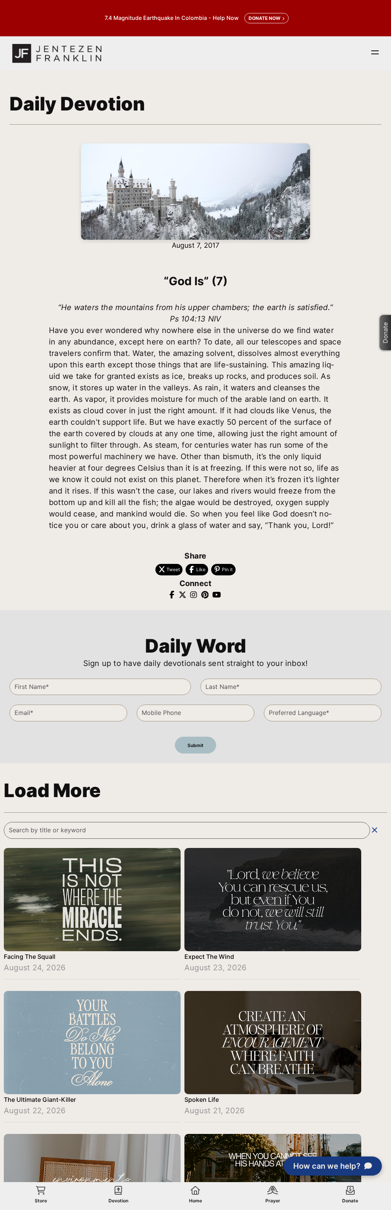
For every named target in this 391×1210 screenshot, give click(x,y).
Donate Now (264, 18)
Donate (385, 332)
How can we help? (326, 1166)
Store (41, 1201)
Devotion (118, 1201)
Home (195, 1201)
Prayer (272, 1201)
